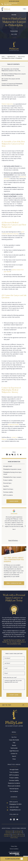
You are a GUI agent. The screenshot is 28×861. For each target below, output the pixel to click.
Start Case (14, 695)
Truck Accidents (14, 772)
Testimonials (14, 748)
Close (14, 759)
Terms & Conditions (14, 848)
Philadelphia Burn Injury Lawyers (12, 477)
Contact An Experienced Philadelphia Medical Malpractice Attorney (12, 84)
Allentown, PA (9, 831)
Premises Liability (8, 492)
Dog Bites (6, 486)
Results (14, 745)
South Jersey (14, 837)
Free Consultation (14, 583)
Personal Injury (7, 483)
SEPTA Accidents (8, 495)
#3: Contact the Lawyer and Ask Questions (11, 79)
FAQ (14, 742)
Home (3, 56)
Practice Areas (14, 31)
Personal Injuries (14, 788)
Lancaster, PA (9, 832)
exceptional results (13, 424)
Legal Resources (11, 56)
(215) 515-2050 (14, 807)
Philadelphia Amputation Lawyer (12, 469)
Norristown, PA (18, 832)
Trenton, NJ (15, 834)
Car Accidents (14, 791)
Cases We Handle (14, 740)
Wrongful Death (7, 466)
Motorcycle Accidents (14, 786)
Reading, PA (7, 834)
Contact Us (14, 753)
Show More (14, 501)
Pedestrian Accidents (14, 783)
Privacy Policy (14, 846)
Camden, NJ (7, 836)
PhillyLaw (4, 439)
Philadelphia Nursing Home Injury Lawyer (12, 473)
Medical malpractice (7, 104)
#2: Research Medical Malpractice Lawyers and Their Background (14, 74)
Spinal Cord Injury (8, 489)
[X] (17, 454)
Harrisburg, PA (18, 831)
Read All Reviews (13, 540)
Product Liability (7, 480)
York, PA (21, 834)
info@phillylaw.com (15, 810)
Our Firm (14, 737)
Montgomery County (18, 836)
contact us (14, 437)
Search (14, 756)
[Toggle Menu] (25, 9)
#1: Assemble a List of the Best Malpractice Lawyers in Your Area (11, 69)
